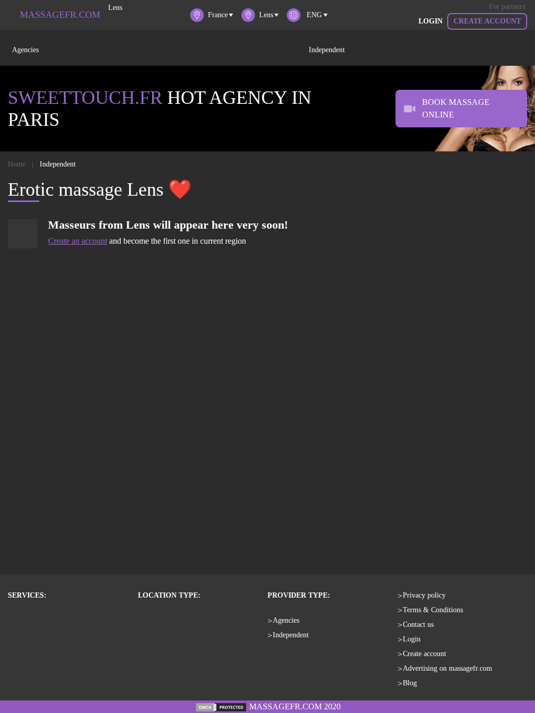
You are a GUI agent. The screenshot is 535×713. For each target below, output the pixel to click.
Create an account (77, 240)
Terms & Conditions (433, 610)
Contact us (418, 624)
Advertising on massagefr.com (447, 668)
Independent (327, 50)
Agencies (25, 50)
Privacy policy (424, 595)
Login (430, 21)
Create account (487, 21)
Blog (410, 683)
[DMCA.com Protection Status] (221, 706)
